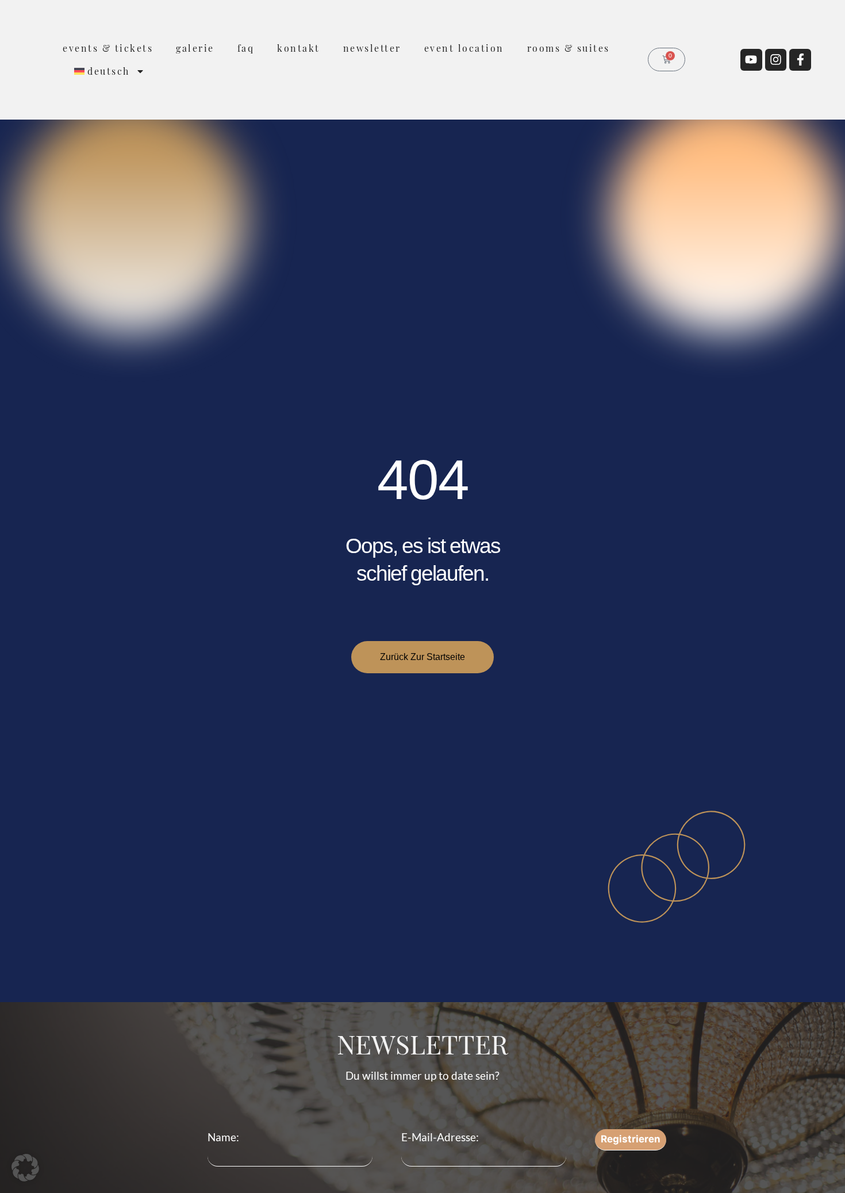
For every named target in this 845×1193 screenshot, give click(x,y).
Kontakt (298, 48)
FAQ (246, 48)
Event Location (464, 48)
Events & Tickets (108, 48)
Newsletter (372, 48)
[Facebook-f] (800, 60)
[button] (25, 1167)
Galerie (195, 48)
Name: (223, 1137)
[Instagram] (776, 60)
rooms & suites (568, 48)
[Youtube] (751, 60)
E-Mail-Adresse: (440, 1137)
